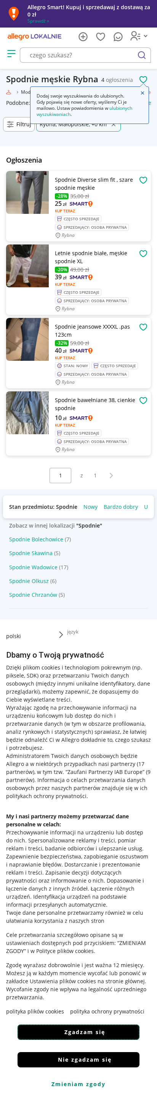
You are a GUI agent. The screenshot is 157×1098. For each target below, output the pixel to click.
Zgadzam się (84, 1032)
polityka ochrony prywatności (107, 1011)
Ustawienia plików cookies (63, 981)
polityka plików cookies (35, 1011)
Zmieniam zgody (78, 1084)
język (72, 632)
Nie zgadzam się (85, 1059)
